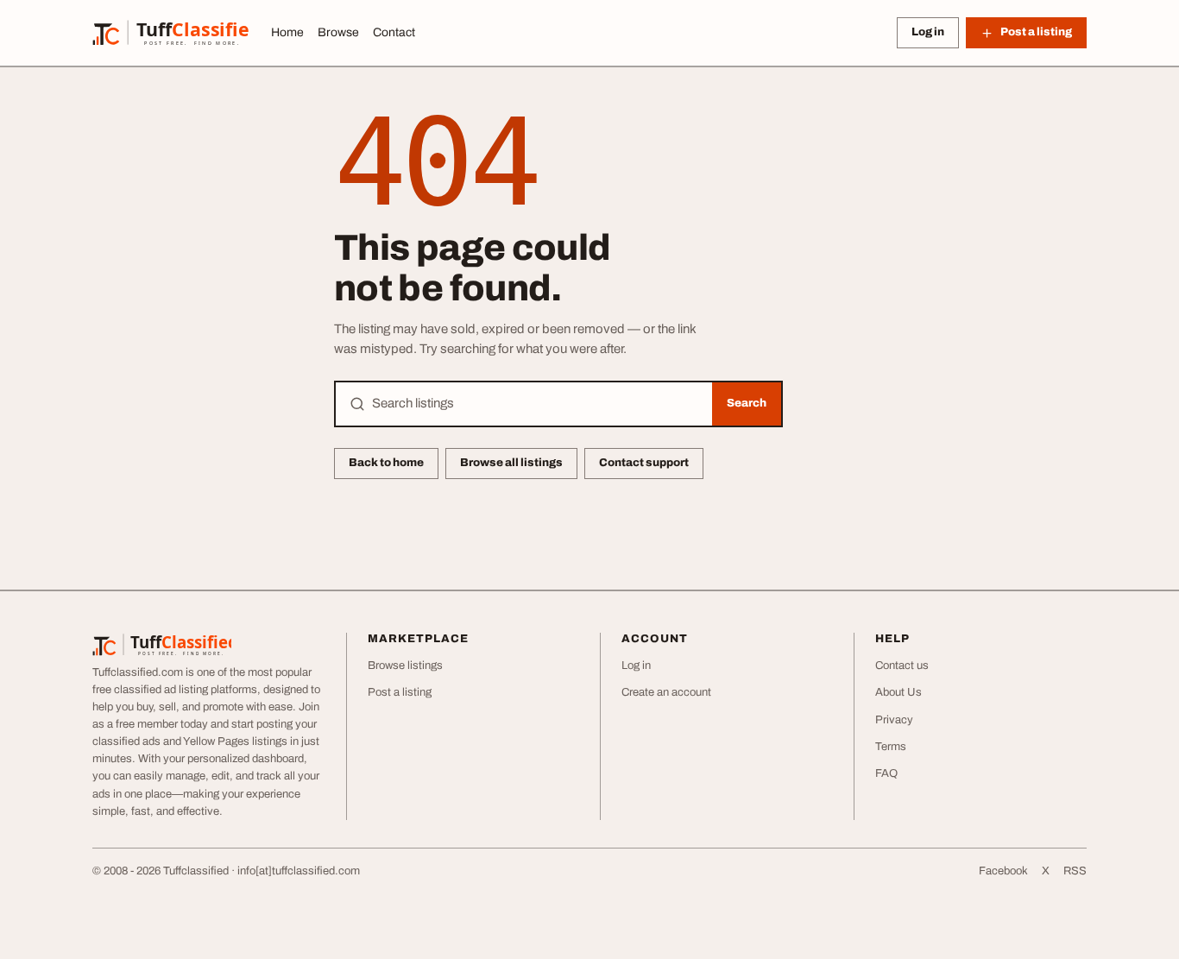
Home (287, 32)
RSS (1075, 871)
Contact (394, 32)
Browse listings (405, 665)
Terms (890, 747)
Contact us (902, 665)
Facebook (1003, 871)
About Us (898, 692)
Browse (338, 32)
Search (746, 403)
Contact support (644, 463)
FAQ (886, 773)
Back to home (386, 463)
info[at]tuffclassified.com (298, 871)
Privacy (894, 720)
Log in (927, 32)
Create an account (666, 692)
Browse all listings (511, 463)
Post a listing (400, 692)
